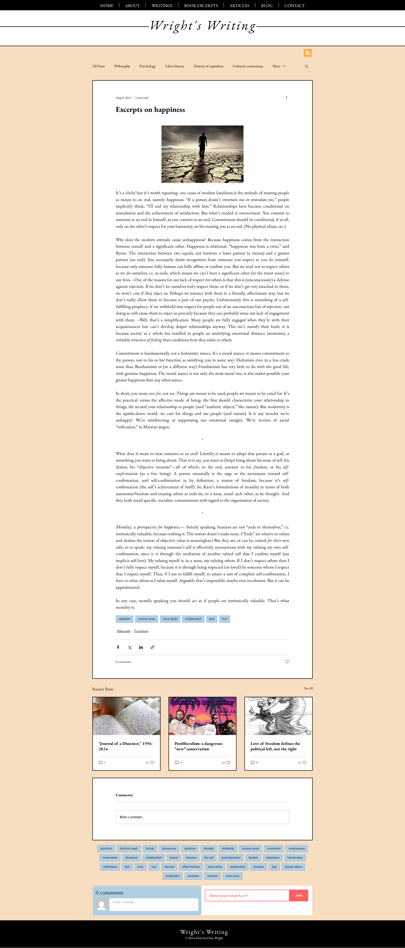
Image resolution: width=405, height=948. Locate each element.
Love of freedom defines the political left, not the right (275, 746)
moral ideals (170, 619)
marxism (169, 867)
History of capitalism (208, 66)
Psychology (147, 66)
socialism (212, 876)
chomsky (209, 848)
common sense (146, 619)
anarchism (106, 848)
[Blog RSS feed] (308, 53)
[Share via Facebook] (118, 647)
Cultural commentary (248, 66)
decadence (131, 858)
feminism (191, 858)
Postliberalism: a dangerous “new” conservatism (198, 746)
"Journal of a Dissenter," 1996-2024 (125, 746)
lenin (140, 867)
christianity (228, 848)
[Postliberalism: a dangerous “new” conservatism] (202, 716)
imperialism (272, 858)
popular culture (293, 867)
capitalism (124, 619)
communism (274, 848)
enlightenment (193, 619)
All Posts (98, 66)
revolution (193, 876)
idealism (253, 858)
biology (150, 848)
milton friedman (191, 867)
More (276, 66)
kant (211, 619)
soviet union (233, 876)
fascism (174, 858)
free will (209, 858)
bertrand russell (129, 848)
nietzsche (258, 867)
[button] (306, 66)
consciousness (297, 848)
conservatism (109, 858)
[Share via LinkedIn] (141, 647)
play (274, 867)
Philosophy (122, 66)
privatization (173, 876)
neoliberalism (237, 867)
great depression (230, 858)
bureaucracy (169, 848)
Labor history (174, 66)
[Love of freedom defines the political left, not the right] (278, 716)
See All (308, 688)
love (224, 619)
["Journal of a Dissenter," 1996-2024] (126, 716)
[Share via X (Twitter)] (129, 647)
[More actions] (286, 97)
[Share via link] (152, 647)
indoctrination (295, 858)
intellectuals (110, 867)
